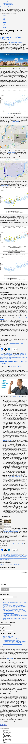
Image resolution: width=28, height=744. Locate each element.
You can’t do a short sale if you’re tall (11, 614)
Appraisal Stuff (9, 353)
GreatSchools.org (15, 121)
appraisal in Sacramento (5, 555)
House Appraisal (4, 558)
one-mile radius (4, 185)
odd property (11, 558)
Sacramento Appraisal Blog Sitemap (11, 640)
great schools (3, 357)
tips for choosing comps (5, 559)
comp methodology (4, 355)
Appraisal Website (7, 637)
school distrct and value (5, 358)
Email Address (4, 574)
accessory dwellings (7, 440)
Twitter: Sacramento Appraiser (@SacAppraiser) (14, 642)
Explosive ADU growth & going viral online (13, 609)
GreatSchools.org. (11, 152)
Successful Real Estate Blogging (10, 531)
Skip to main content (7, 3)
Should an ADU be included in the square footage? (14, 606)
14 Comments (20, 42)
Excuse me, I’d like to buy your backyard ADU (13, 605)
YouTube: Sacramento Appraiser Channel (12, 644)
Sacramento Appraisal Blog (6, 6)
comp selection (14, 556)
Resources (15, 554)
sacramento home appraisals (20, 558)
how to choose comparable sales (13, 357)
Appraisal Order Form (8, 636)
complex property (22, 556)
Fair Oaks (11, 355)
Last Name (4, 584)
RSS (22, 543)
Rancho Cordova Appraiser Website (11, 638)
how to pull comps (17, 396)
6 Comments (19, 366)
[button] (3, 725)
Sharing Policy (10, 658)
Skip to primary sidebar (8, 4)
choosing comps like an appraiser (11, 354)
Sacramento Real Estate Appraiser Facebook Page (14, 641)
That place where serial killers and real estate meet (14, 610)
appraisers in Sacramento (17, 555)
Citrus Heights (22, 354)
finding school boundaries (20, 355)
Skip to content (3, 724)
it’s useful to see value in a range (14, 476)
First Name (4, 579)
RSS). (22, 343)
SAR (19, 530)
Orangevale (24, 357)
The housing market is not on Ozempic (11, 607)
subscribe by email (14, 543)
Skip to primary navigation (9, 1)
